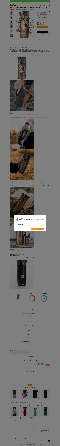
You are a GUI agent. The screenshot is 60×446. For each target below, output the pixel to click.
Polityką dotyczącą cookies (31, 219)
